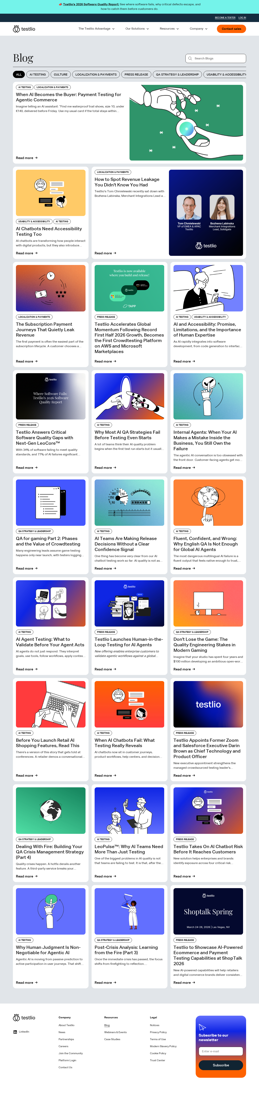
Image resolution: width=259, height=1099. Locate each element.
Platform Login (67, 1060)
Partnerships (66, 1039)
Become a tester (225, 18)
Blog (107, 1025)
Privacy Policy (158, 1032)
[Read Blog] (129, 123)
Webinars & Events (115, 1032)
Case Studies (112, 1039)
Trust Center (157, 1060)
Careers (63, 1046)
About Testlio (66, 1025)
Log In (242, 18)
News (62, 1032)
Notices (154, 1025)
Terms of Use (158, 1039)
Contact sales (231, 29)
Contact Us (65, 1067)
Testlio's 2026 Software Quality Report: (91, 4)
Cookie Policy (158, 1053)
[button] (96, 29)
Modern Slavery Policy (163, 1046)
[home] (24, 29)
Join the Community (71, 1053)
